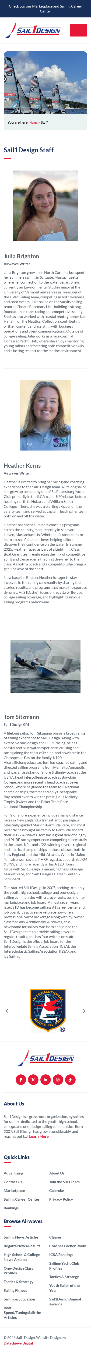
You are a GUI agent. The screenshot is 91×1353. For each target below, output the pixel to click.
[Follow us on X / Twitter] (33, 1079)
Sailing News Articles (21, 1237)
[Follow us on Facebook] (21, 1079)
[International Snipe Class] (45, 1011)
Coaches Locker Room (67, 1245)
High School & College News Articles (22, 1257)
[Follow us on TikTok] (70, 1079)
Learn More (39, 1136)
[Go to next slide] (83, 1011)
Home (33, 122)
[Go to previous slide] (7, 1011)
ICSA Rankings (61, 1254)
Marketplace (14, 1190)
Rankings (11, 1208)
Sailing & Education (19, 1299)
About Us (57, 1173)
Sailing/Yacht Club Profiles (64, 1265)
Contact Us (13, 1181)
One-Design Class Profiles (18, 1270)
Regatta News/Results (22, 1245)
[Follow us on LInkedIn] (45, 1079)
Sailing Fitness (15, 1290)
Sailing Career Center (22, 1199)
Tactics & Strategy (19, 1281)
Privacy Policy (61, 1199)
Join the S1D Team (64, 1181)
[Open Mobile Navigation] (78, 30)
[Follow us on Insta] (58, 1079)
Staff (44, 122)
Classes (55, 1237)
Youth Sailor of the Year (64, 1287)
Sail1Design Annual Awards (65, 1301)
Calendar (56, 1190)
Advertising (13, 1173)
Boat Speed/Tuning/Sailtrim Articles (22, 1312)
